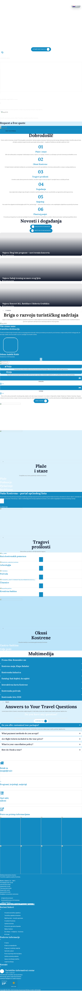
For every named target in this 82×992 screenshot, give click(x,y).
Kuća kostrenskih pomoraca (13, 556)
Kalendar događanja (42, 226)
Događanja (41, 189)
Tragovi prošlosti (40, 176)
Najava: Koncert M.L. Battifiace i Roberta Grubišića (25, 303)
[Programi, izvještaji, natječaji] (1, 779)
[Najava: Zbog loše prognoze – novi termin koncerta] (41, 244)
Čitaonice (4, 582)
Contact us (39, 721)
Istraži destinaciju (39, 49)
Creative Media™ (45, 989)
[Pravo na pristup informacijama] (2, 809)
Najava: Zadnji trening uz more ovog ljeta (21, 278)
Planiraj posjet (40, 214)
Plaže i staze (41, 152)
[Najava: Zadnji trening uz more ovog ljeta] (41, 269)
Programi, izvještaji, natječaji (13, 784)
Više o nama (39, 400)
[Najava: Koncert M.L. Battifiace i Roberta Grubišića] (41, 295)
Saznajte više (6, 504)
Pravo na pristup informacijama (15, 814)
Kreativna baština (8, 591)
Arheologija (5, 565)
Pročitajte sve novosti (42, 230)
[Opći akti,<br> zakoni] (2, 793)
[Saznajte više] (2, 501)
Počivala (4, 574)
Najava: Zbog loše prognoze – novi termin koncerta (26, 253)
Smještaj (40, 202)
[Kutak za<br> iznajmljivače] (2, 763)
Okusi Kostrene (40, 164)
